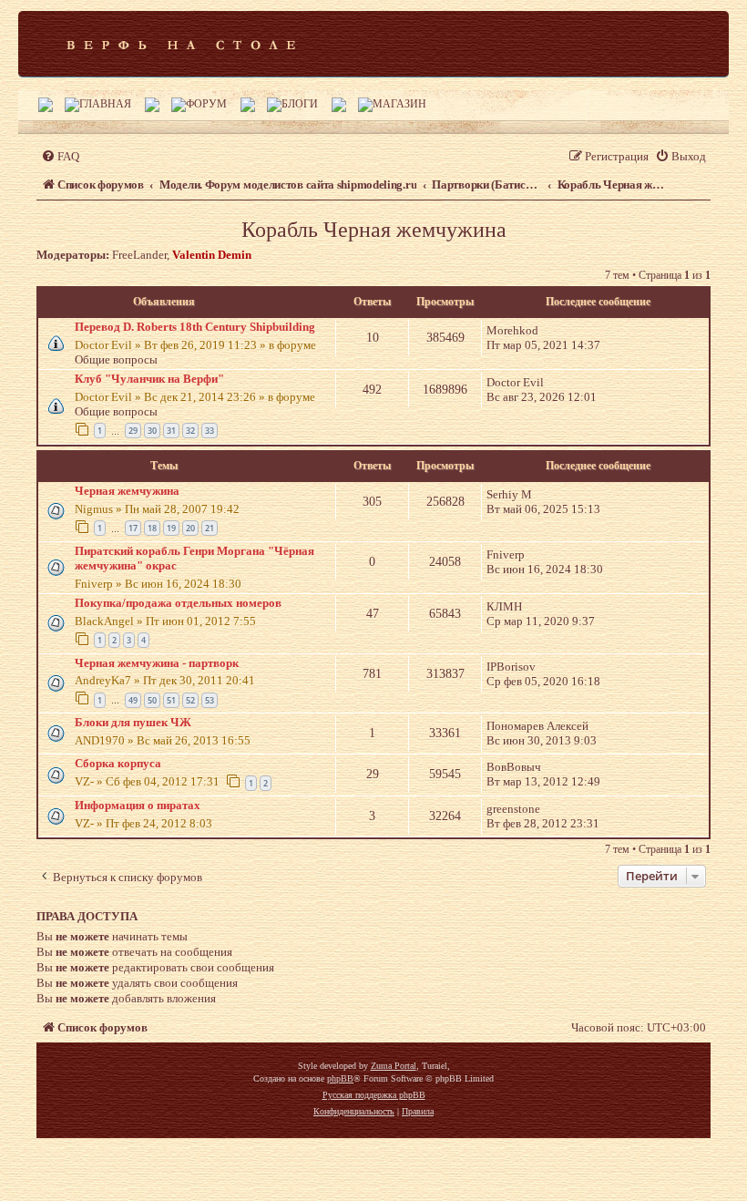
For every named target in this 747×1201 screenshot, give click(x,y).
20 (190, 528)
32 (190, 430)
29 (133, 430)
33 (209, 430)
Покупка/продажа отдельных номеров (178, 603)
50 (152, 700)
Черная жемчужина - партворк (157, 663)
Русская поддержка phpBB (373, 1095)
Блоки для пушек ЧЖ (133, 722)
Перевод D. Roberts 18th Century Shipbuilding (195, 327)
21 (209, 528)
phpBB (340, 1078)
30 (152, 430)
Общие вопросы (116, 359)
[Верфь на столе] (181, 44)
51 (171, 700)
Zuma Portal (393, 1066)
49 (133, 700)
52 (190, 700)
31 (171, 430)
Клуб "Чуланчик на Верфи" (149, 378)
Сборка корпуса (118, 763)
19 (171, 528)
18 (152, 528)
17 (133, 528)
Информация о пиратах (137, 805)
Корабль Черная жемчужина (374, 229)
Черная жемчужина (127, 491)
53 (209, 700)
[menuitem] (60, 156)
